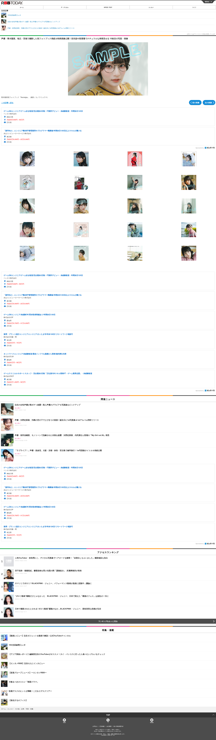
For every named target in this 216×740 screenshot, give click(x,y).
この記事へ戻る (7, 102)
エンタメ (151, 7)
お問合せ (95, 726)
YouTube (152, 722)
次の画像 (208, 102)
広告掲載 (102, 726)
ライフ (194, 7)
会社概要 (109, 726)
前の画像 (195, 102)
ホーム (22, 7)
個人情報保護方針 (119, 726)
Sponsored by (200, 148)
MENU (207, 1)
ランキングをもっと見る (108, 621)
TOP (108, 715)
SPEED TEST (108, 7)
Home (64, 722)
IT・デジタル (64, 7)
